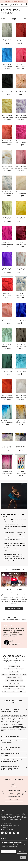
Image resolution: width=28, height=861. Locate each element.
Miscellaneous (19, 689)
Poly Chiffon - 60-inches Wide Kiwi (7, 218)
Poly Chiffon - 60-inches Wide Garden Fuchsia (21, 141)
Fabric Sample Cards (14, 666)
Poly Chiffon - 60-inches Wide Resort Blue (21, 294)
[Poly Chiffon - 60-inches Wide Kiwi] (7, 208)
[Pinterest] (10, 833)
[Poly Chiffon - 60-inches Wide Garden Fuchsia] (20, 132)
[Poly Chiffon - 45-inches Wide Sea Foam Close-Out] (7, 30)
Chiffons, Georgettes (14, 683)
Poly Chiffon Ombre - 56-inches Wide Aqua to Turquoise (7, 421)
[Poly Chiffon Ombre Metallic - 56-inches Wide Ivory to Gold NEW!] (20, 412)
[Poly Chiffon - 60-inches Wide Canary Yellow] (7, 106)
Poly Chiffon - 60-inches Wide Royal (21, 319)
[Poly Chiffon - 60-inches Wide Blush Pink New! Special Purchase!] (20, 81)
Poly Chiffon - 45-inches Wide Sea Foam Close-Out (7, 40)
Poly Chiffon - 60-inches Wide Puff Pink (21, 269)
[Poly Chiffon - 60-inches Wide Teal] (7, 361)
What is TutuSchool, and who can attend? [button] (10, 754)
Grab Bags (5, 692)
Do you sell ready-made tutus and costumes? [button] (11, 748)
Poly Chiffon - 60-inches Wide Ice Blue (7, 192)
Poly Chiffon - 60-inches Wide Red (7, 294)
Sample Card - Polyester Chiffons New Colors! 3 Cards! (21, 472)
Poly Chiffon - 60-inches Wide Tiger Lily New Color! (7, 396)
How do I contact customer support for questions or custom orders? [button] (10, 768)
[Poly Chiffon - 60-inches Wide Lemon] (20, 208)
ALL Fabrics (22, 692)
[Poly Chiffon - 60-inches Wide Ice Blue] (7, 183)
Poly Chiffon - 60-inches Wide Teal (7, 370)
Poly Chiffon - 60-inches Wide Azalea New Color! (21, 40)
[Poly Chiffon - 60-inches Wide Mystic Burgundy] (20, 233)
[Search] (6, 4)
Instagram (11, 727)
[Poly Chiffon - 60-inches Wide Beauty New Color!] (20, 55)
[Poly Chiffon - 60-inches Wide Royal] (20, 310)
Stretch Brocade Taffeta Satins (14, 680)
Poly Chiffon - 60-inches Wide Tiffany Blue (21, 371)
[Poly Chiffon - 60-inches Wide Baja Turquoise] (7, 55)
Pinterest (20, 726)
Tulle (17, 672)
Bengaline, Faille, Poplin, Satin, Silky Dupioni (14, 674)
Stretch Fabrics (9, 689)
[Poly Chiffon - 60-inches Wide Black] (7, 81)
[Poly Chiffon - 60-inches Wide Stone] (20, 335)
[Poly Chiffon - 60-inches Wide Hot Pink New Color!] (20, 157)
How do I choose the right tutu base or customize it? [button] (12, 761)
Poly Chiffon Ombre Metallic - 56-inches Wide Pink (7, 472)
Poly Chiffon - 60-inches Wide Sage (7, 345)
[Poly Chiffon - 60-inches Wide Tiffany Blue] (20, 361)
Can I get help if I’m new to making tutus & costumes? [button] (10, 710)
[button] (13, 19)
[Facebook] (2, 833)
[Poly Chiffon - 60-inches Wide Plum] (7, 259)
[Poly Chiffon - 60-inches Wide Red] (7, 284)
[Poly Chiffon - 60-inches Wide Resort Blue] (20, 284)
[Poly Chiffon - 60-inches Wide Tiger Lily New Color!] (7, 386)
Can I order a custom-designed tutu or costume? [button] (11, 742)
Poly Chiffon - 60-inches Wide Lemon (21, 218)
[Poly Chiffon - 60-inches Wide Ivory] (20, 183)
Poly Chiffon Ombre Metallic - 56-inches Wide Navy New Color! (21, 447)
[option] (14, 635)
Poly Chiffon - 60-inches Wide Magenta (7, 243)
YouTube (15, 726)
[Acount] (22, 4)
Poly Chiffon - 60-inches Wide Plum (7, 269)
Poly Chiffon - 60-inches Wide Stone (21, 345)
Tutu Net (12, 672)
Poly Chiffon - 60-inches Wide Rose (7, 319)
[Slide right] (25, 792)
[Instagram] (6, 833)
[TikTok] (14, 833)
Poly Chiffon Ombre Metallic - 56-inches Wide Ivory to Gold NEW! (21, 421)
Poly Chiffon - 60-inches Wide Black (7, 90)
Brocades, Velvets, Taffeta (14, 677)
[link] (14, 496)
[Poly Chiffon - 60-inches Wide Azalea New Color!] (20, 30)
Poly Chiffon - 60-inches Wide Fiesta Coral (7, 141)
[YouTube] (18, 833)
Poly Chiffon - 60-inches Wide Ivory (21, 192)
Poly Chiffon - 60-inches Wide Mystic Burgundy (21, 243)
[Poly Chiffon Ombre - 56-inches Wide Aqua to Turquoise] (7, 412)
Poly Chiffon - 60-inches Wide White (21, 396)
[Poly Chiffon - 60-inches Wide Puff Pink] (20, 259)
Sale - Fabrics (13, 692)
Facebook (3, 727)
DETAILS (21, 1)
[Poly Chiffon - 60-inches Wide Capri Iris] (20, 106)
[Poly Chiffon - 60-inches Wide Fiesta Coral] (7, 132)
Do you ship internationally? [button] (10, 736)
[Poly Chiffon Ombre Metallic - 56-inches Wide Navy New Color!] (20, 437)
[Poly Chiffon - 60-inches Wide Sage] (7, 335)
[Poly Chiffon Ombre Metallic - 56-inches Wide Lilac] (7, 437)
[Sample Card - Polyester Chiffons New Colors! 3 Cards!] (20, 462)
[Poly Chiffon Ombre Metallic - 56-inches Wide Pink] (7, 462)
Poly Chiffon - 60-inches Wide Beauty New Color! (21, 65)
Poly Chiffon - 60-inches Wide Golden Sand (7, 167)
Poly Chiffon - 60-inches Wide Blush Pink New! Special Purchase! (21, 91)
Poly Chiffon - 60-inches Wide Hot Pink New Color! (21, 167)
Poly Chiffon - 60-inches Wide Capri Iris (21, 116)
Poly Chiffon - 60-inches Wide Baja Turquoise (7, 65)
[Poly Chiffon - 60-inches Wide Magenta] (7, 233)
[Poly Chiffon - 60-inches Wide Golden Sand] (7, 157)
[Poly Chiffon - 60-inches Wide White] (20, 386)
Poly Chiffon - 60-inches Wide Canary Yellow (7, 116)
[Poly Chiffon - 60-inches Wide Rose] (7, 310)
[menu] (2, 4)
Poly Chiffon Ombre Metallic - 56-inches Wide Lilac (7, 447)
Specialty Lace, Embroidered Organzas (14, 686)
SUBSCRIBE (22, 851)
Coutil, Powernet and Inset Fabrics (14, 669)
